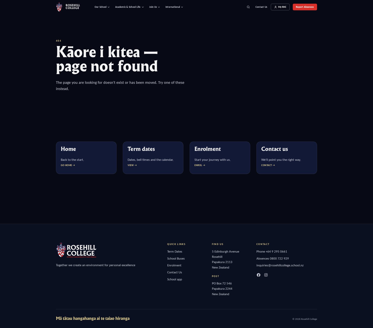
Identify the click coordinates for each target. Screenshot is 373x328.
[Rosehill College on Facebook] (258, 275)
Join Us (153, 6)
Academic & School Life (128, 6)
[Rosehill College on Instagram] (266, 275)
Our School (101, 6)
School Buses (176, 258)
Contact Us (261, 6)
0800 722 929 (279, 258)
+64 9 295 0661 (276, 251)
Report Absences (305, 6)
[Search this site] (248, 6)
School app (174, 279)
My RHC (282, 6)
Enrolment (174, 265)
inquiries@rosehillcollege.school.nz (280, 265)
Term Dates (174, 251)
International (173, 6)
